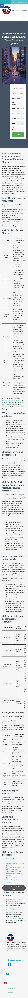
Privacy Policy (11, 988)
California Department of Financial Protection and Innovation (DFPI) (14, 901)
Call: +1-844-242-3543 (19, 2)
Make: (14, 113)
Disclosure (10, 992)
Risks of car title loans (12, 878)
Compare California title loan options (14, 888)
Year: (13, 108)
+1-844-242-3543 (17, 960)
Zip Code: (14, 103)
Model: (14, 118)
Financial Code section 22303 (11, 400)
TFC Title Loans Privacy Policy (15, 918)
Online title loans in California (15, 871)
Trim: (13, 123)
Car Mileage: (14, 128)
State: (14, 98)
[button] (2, 6)
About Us (16, 951)
